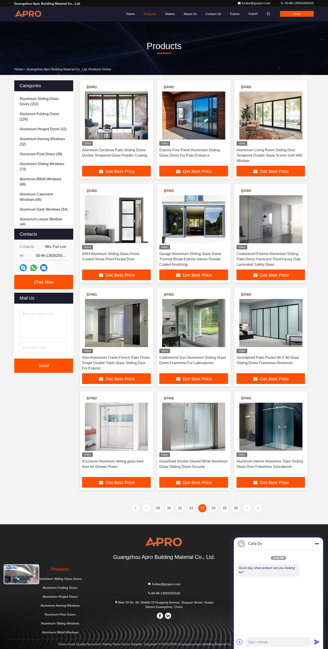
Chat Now (44, 282)
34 (214, 508)
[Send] (316, 642)
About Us (190, 14)
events (235, 14)
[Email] (44, 268)
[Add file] (240, 642)
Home (130, 14)
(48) (41, 221)
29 (158, 508)
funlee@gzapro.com (256, 3)
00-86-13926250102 (299, 3)
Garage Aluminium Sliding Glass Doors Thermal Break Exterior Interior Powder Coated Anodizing (190, 259)
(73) (42, 166)
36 (236, 508)
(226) (39, 116)
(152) (39, 101)
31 (180, 508)
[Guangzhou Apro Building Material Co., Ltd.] (28, 13)
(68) (40, 181)
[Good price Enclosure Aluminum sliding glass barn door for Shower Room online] (116, 425)
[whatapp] (33, 267)
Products (150, 14)
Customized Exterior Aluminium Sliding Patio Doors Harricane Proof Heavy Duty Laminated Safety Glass (269, 259)
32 (191, 508)
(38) (41, 154)
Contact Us (213, 14)
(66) (36, 196)
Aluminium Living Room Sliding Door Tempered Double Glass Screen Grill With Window (270, 155)
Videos (170, 14)
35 (225, 508)
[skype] (23, 268)
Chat (297, 14)
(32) (42, 141)
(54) (44, 209)
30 (169, 508)
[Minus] (317, 543)
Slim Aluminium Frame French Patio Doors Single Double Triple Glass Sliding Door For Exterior (116, 363)
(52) (43, 129)
